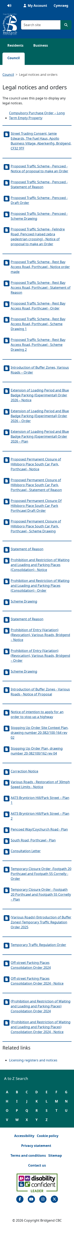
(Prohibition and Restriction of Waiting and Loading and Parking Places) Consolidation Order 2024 (41, 1006)
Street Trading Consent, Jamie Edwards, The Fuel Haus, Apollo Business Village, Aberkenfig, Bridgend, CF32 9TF (41, 141)
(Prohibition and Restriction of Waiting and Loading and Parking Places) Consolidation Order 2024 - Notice (41, 1027)
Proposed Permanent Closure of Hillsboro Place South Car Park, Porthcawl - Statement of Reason (36, 485)
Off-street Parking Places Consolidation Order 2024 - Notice (37, 981)
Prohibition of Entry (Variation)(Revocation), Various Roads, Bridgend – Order (40, 655)
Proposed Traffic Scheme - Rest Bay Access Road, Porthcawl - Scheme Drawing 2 (38, 344)
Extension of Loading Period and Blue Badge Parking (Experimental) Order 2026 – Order (40, 416)
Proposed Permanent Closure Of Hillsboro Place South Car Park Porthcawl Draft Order (36, 505)
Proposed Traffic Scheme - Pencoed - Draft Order (39, 200)
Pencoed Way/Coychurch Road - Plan (39, 829)
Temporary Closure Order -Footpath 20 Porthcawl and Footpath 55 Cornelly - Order (41, 874)
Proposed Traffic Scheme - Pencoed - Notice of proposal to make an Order (39, 168)
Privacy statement (36, 1145)
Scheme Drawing (24, 601)
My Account (37, 5)
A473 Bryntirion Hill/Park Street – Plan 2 (40, 816)
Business (40, 45)
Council (13, 58)
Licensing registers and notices (33, 1060)
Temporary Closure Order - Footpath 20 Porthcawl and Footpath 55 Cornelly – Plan (41, 894)
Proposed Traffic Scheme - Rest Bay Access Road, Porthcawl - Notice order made (40, 267)
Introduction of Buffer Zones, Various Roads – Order (40, 370)
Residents (15, 45)
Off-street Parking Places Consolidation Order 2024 (31, 965)
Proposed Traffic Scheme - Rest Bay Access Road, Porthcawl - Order (38, 306)
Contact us (37, 1165)
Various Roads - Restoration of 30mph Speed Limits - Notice (40, 784)
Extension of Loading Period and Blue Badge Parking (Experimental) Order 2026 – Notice (40, 395)
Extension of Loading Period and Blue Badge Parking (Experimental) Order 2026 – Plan (40, 436)
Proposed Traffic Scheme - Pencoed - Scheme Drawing (39, 216)
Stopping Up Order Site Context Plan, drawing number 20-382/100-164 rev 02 (39, 732)
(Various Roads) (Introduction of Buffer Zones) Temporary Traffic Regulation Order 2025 (41, 922)
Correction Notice (24, 771)
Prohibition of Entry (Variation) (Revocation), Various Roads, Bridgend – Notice (40, 635)
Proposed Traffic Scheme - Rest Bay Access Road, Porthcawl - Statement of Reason (41, 287)
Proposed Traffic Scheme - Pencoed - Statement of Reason (39, 184)
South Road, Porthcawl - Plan (33, 840)
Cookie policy (47, 1136)
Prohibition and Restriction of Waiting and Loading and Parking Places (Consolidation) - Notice (40, 565)
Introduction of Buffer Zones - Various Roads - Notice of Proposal (40, 691)
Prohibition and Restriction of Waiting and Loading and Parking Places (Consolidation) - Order (40, 585)
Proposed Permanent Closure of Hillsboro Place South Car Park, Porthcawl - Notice (36, 464)
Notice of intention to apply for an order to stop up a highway (37, 714)
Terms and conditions (28, 1155)
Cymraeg (61, 5)
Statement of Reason (27, 549)
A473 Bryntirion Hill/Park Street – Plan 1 (40, 800)
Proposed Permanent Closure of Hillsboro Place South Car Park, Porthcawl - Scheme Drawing (36, 526)
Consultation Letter (26, 851)
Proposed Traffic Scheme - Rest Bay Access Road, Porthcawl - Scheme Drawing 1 (38, 324)
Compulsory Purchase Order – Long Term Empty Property (37, 115)
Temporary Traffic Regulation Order (38, 945)
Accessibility (24, 1136)
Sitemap (55, 1155)
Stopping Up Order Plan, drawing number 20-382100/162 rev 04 (37, 751)
